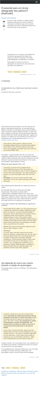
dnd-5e (10, 72)
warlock (24, 72)
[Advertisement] (21, 41)
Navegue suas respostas (8, 18)
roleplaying (17, 72)
